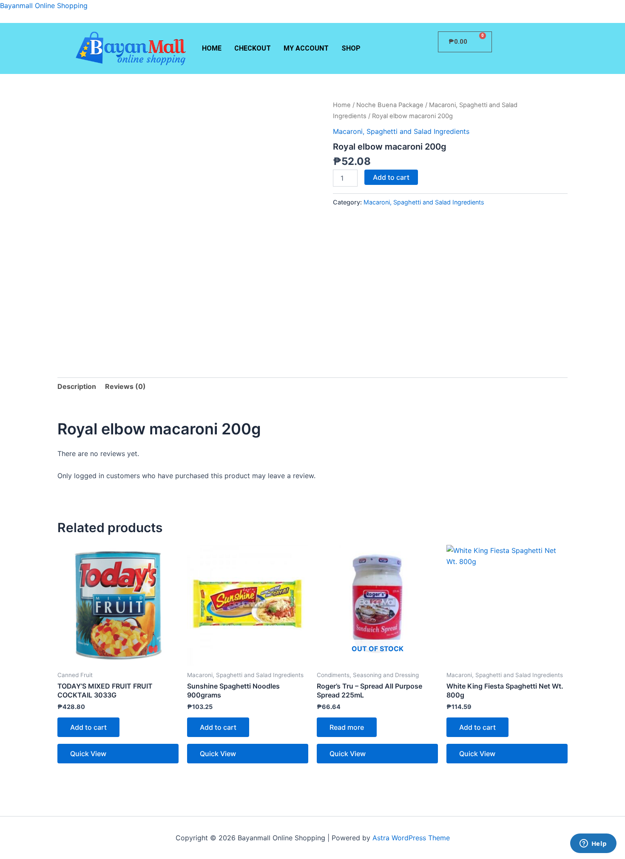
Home (212, 48)
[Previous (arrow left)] (15, 429)
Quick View (88, 753)
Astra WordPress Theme (411, 837)
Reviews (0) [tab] (125, 386)
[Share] (597, 9)
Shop (351, 48)
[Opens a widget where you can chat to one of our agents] (593, 844)
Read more (347, 727)
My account (306, 48)
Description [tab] (76, 386)
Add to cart (391, 177)
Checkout (252, 48)
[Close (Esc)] (615, 9)
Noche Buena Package (389, 105)
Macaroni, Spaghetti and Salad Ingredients (401, 131)
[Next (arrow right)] (610, 429)
